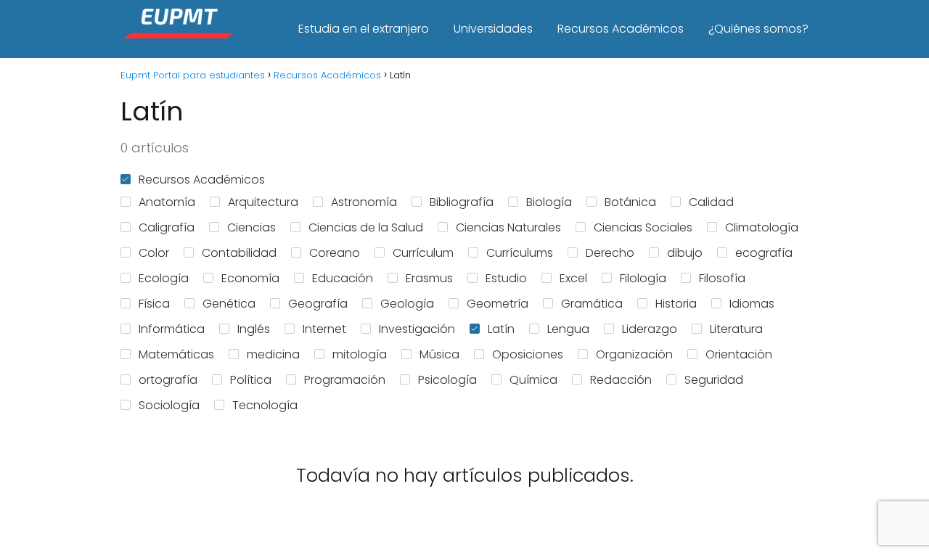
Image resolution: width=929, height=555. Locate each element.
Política (250, 379)
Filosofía (722, 278)
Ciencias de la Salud (365, 227)
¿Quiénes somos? (758, 28)
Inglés (253, 329)
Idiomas (751, 303)
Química (533, 379)
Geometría (497, 303)
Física (154, 303)
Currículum (423, 252)
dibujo (685, 252)
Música (439, 354)
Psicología (447, 379)
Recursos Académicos (620, 28)
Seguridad (713, 379)
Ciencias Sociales (643, 227)
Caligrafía (167, 227)
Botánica (630, 202)
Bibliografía (462, 202)
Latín (501, 329)
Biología (549, 202)
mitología (359, 354)
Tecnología (265, 405)
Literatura (736, 329)
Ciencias (251, 227)
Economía (250, 278)
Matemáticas (176, 354)
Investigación (417, 329)
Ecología (164, 278)
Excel (573, 278)
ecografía (764, 252)
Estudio (506, 278)
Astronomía (364, 202)
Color (154, 252)
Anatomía (167, 202)
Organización (634, 354)
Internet (324, 329)
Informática (172, 329)
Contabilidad (239, 252)
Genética (228, 303)
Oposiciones (527, 354)
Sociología (169, 405)
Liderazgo (649, 329)
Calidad (711, 202)
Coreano (334, 252)
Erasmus (429, 278)
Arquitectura (263, 202)
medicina (273, 354)
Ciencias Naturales (508, 227)
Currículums (519, 252)
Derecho (610, 252)
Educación (342, 278)
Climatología (761, 227)
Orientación (738, 354)
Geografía (318, 303)
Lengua (568, 329)
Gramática (592, 303)
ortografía (168, 379)
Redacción (621, 379)
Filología (643, 278)
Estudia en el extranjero (363, 28)
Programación (344, 379)
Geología (407, 303)
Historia (676, 303)
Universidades (493, 28)
